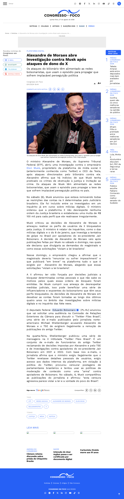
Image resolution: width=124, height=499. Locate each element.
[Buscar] (119, 3)
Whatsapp (12, 65)
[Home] (62, 13)
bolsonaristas (35, 407)
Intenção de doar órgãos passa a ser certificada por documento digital (62, 455)
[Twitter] (89, 4)
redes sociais (42, 401)
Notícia (52, 416)
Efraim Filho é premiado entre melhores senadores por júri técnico (115, 135)
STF (30, 401)
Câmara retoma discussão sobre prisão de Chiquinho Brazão (37, 457)
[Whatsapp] (75, 4)
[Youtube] (104, 4)
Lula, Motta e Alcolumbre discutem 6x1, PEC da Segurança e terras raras (115, 163)
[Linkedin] (94, 4)
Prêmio (91, 26)
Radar (82, 26)
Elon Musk (33, 168)
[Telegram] (80, 4)
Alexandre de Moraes (62, 401)
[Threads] (113, 4)
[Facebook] (84, 4)
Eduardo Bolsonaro (64, 310)
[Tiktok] (109, 4)
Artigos (55, 26)
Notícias (33, 26)
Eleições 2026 (69, 26)
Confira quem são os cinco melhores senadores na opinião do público (115, 105)
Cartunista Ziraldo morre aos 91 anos (89, 451)
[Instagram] (99, 4)
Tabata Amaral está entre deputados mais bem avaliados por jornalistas (115, 74)
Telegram (12, 69)
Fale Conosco (75, 483)
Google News (14, 74)
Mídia (42, 416)
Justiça (32, 416)
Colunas (45, 26)
